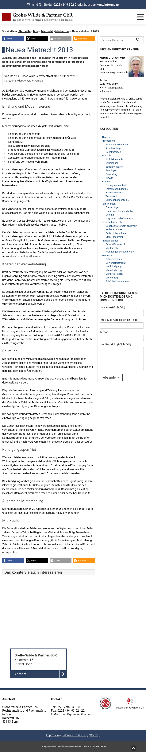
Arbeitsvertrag (113, 148)
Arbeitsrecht (108, 140)
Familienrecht (109, 203)
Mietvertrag (62, 31)
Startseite (24, 31)
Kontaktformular (107, 4)
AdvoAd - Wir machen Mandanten (90, 746)
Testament (111, 196)
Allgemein (107, 137)
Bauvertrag (111, 174)
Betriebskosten (114, 259)
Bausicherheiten (114, 166)
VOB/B (109, 177)
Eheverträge (112, 207)
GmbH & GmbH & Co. (117, 229)
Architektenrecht (114, 159)
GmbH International (116, 233)
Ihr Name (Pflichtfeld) (112, 307)
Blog (36, 31)
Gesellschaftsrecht (112, 222)
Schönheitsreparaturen (118, 281)
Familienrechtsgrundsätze (119, 211)
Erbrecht (106, 181)
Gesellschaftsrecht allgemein (121, 225)
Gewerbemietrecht (115, 262)
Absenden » (111, 377)
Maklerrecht (112, 248)
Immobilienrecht (110, 240)
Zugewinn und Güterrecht (119, 218)
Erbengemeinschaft (116, 185)
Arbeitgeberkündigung (117, 144)
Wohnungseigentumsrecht (120, 251)
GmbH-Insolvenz (114, 236)
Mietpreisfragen (114, 273)
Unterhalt (110, 214)
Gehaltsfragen (113, 152)
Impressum (53, 735)
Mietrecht (47, 31)
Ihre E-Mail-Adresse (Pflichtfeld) (118, 319)
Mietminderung (114, 270)
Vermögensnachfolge (117, 199)
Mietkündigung (113, 266)
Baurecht (106, 155)
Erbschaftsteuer (114, 192)
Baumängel (112, 163)
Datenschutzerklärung (75, 735)
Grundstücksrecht (115, 244)
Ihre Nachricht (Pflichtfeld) (115, 344)
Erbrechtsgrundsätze (117, 188)
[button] (13, 38)
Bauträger (111, 170)
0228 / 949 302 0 (64, 4)
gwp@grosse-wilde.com (77, 714)
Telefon (104, 332)
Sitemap (95, 735)
